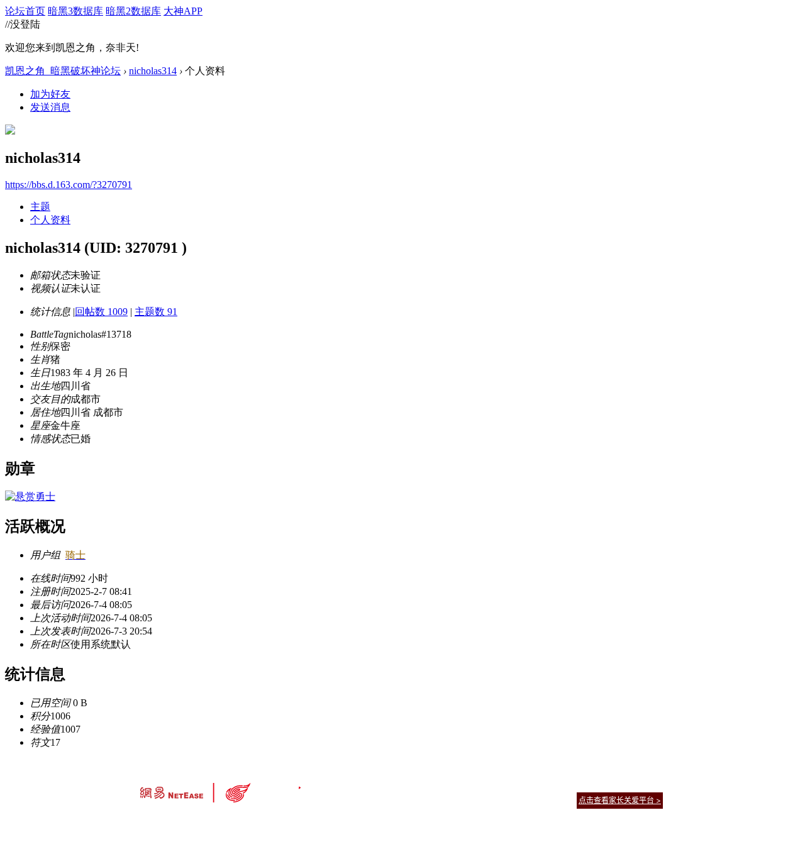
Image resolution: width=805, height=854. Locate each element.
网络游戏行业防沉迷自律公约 (492, 799)
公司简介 (346, 784)
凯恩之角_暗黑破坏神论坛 (63, 70)
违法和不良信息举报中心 (181, 822)
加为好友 (50, 94)
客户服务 (384, 784)
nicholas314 (153, 70)
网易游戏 (572, 784)
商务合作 (610, 784)
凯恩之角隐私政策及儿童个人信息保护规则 (479, 784)
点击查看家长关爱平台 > (620, 800)
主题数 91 (156, 311)
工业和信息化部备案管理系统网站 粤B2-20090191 (315, 822)
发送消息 (50, 107)
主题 (40, 206)
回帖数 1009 (101, 311)
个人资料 (50, 219)
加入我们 (648, 784)
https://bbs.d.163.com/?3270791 (68, 184)
